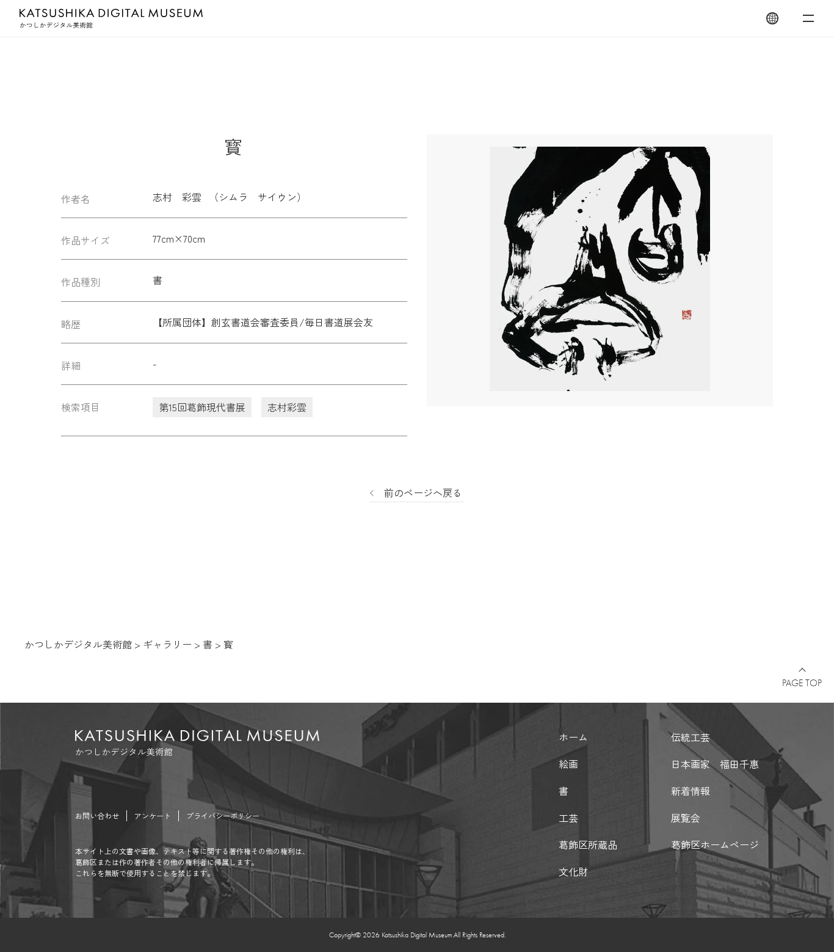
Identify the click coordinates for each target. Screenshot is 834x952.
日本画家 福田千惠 (715, 763)
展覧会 (685, 817)
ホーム (573, 737)
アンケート (152, 815)
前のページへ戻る (423, 492)
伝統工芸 (690, 737)
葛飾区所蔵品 (588, 844)
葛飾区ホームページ (715, 844)
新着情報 (690, 790)
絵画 (568, 763)
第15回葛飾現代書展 (202, 407)
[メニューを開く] (808, 18)
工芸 (568, 817)
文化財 (573, 871)
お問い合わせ (97, 815)
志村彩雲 (286, 407)
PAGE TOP (802, 683)
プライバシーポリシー (222, 815)
